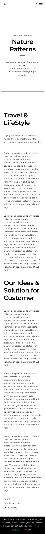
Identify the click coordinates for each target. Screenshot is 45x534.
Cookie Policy (10, 508)
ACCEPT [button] (27, 530)
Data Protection (12, 503)
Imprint (7, 499)
